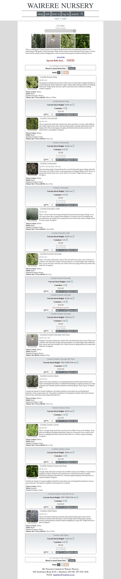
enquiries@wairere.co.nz (63, 574)
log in (65, 14)
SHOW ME (70, 60)
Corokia (64, 19)
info (47, 14)
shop (40, 14)
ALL (66, 73)
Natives (57, 19)
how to (56, 14)
